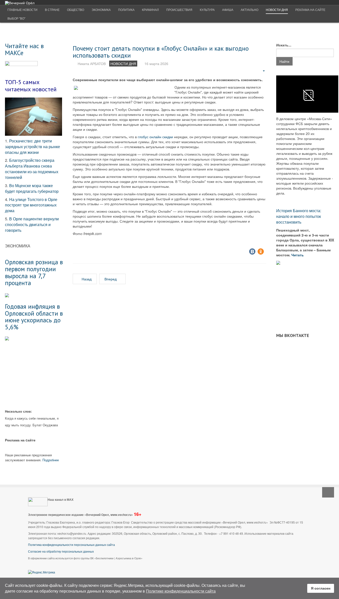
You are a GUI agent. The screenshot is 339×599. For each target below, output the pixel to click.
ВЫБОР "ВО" (16, 18)
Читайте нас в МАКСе (24, 49)
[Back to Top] (328, 492)
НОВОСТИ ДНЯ (277, 9)
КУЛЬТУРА (207, 9)
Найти (284, 61)
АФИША (227, 9)
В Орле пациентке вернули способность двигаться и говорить (32, 224)
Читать (298, 254)
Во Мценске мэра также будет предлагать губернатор (32, 188)
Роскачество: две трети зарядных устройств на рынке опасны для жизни (32, 146)
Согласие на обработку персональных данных (61, 551)
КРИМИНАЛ (150, 9)
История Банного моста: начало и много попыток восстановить (298, 216)
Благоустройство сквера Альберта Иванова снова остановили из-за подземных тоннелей (31, 168)
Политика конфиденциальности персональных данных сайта (71, 544)
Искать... (283, 44)
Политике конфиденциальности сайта (181, 591)
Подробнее (50, 460)
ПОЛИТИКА (126, 9)
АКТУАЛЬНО (249, 9)
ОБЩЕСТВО (75, 9)
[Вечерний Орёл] (19, 3)
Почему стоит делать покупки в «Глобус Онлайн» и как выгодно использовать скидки (161, 51)
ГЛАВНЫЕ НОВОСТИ (22, 9)
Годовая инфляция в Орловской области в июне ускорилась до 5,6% (34, 316)
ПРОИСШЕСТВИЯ (179, 9)
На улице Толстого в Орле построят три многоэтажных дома (31, 205)
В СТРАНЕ (52, 9)
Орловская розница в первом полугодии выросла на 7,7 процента (34, 272)
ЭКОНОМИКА (101, 9)
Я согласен (320, 588)
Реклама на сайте (310, 9)
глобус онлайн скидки (155, 136)
